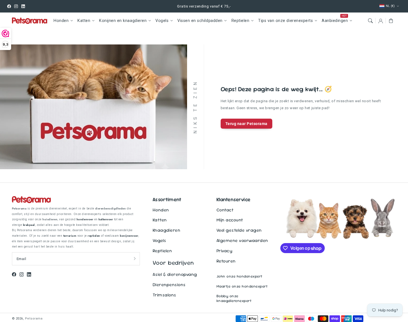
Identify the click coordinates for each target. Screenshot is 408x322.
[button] (370, 21)
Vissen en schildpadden (199, 20)
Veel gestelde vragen (239, 230)
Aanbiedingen (335, 20)
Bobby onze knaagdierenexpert (234, 298)
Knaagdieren (166, 230)
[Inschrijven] (135, 258)
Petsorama (34, 318)
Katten (83, 20)
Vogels (161, 20)
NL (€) (390, 6)
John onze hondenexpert (239, 276)
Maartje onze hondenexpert (242, 286)
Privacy (224, 251)
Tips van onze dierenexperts (285, 20)
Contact (225, 210)
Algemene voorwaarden (242, 240)
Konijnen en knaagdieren (123, 20)
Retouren (226, 261)
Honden (61, 20)
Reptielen (240, 20)
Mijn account (229, 220)
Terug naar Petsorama (246, 123)
